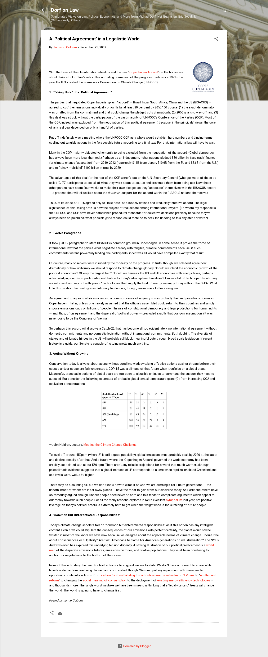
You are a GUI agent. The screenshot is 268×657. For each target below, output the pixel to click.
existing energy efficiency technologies (183, 580)
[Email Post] (60, 615)
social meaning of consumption (104, 580)
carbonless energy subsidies (159, 575)
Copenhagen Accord (143, 72)
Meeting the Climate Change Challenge (110, 445)
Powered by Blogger (136, 646)
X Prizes (189, 575)
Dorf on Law (65, 10)
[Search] (224, 11)
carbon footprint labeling (118, 575)
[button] (216, 39)
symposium (174, 500)
